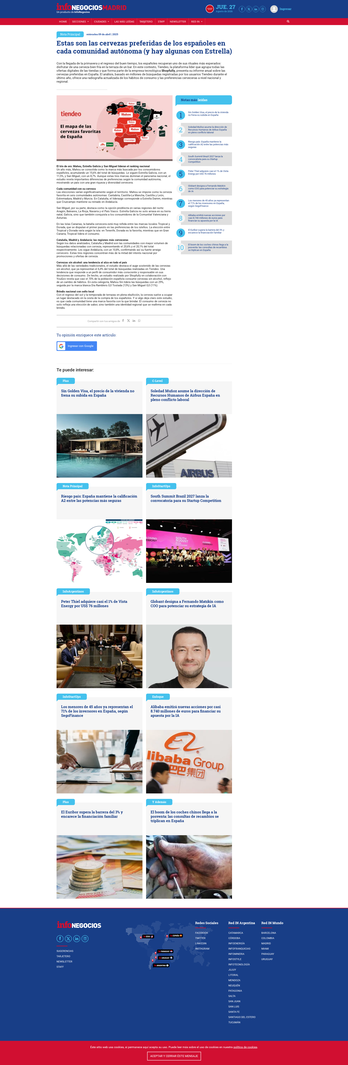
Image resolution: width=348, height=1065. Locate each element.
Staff (161, 21)
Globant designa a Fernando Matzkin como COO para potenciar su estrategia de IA (208, 188)
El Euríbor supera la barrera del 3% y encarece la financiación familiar (206, 231)
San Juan (234, 1001)
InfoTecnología (239, 964)
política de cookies (245, 1047)
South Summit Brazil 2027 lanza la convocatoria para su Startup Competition (205, 159)
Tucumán (234, 1022)
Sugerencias (65, 951)
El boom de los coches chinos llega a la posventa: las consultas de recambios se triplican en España (208, 247)
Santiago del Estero (242, 1017)
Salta (231, 996)
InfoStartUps (161, 486)
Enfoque (158, 697)
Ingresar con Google (80, 346)
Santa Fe (234, 1011)
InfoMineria (236, 953)
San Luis (233, 1006)
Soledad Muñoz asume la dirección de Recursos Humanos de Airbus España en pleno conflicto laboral (207, 130)
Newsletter (178, 21)
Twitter (200, 938)
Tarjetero (146, 21)
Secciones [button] (79, 21)
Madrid (266, 943)
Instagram (202, 948)
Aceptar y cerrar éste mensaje (174, 1056)
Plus (66, 381)
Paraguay (267, 953)
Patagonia (235, 990)
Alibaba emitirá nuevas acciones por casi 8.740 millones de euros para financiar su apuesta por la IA (206, 218)
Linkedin (200, 943)
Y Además (159, 802)
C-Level (157, 381)
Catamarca (235, 932)
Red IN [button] (195, 21)
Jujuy (232, 969)
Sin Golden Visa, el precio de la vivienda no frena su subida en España (208, 113)
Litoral (233, 975)
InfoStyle (234, 959)
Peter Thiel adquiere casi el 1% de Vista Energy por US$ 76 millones (208, 172)
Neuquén (234, 985)
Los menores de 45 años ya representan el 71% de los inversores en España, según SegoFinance (208, 203)
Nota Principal (70, 34)
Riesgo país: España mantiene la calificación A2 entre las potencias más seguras (208, 144)
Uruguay (267, 959)
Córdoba (234, 938)
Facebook (201, 932)
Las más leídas (124, 21)
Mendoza (234, 980)
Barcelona (268, 932)
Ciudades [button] (100, 21)
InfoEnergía (236, 943)
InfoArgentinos (73, 591)
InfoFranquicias (239, 948)
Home (63, 21)
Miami (265, 948)
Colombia (267, 938)
